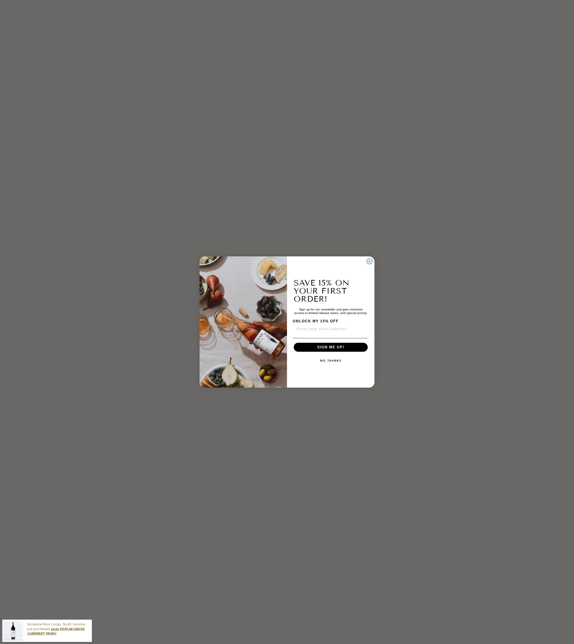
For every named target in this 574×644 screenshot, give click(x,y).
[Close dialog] (369, 261)
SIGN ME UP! (330, 347)
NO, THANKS (330, 360)
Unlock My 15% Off (316, 321)
